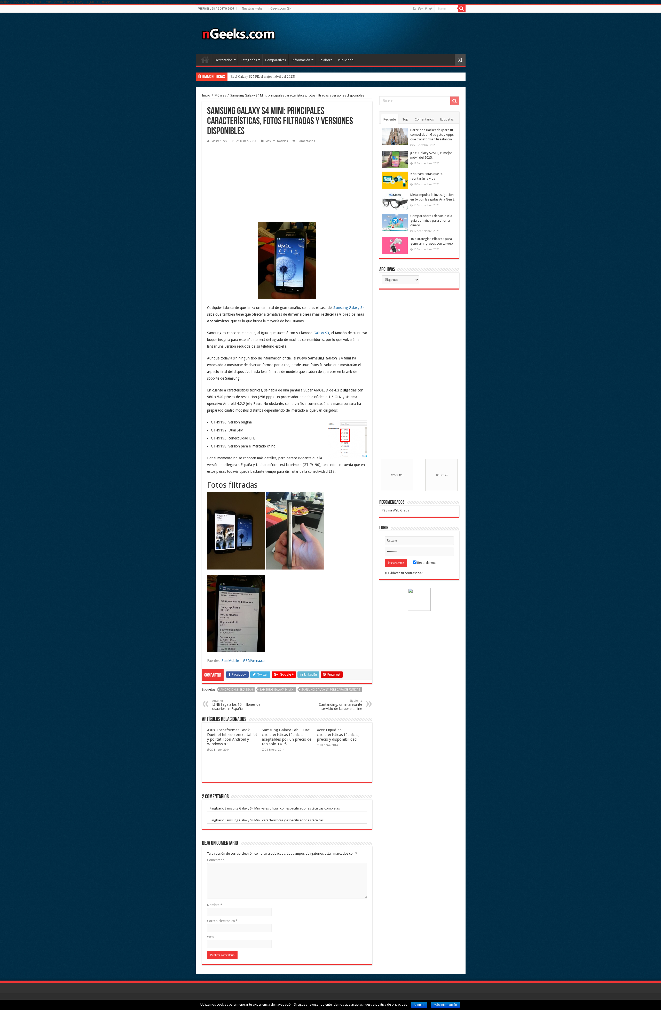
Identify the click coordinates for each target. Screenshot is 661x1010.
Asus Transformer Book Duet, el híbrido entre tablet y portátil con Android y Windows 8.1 (232, 737)
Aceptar (419, 1005)
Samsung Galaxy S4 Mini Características (330, 689)
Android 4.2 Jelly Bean (237, 689)
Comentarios (306, 141)
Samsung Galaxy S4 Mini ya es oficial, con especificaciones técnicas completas (282, 808)
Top (405, 119)
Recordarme (426, 563)
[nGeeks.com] (238, 32)
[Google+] (420, 9)
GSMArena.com (255, 661)
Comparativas (275, 60)
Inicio (205, 59)
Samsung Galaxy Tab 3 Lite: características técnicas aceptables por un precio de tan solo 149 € (286, 737)
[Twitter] (430, 9)
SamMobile (230, 661)
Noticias (282, 141)
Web (210, 937)
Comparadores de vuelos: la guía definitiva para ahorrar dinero (431, 220)
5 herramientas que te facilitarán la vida (257, 76)
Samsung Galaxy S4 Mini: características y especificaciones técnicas (274, 820)
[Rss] (414, 9)
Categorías (249, 60)
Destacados (223, 60)
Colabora (325, 60)
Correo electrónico (222, 921)
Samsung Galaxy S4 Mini (277, 689)
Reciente (389, 119)
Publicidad (345, 60)
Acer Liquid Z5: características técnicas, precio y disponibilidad (338, 735)
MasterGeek (219, 141)
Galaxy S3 (321, 333)
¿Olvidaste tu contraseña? (404, 573)
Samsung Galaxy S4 (349, 308)
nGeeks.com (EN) (280, 8)
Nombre (214, 905)
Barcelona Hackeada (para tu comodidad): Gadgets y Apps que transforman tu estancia (432, 134)
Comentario (216, 860)
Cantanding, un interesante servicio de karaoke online (340, 705)
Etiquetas (447, 119)
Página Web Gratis (395, 510)
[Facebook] (425, 9)
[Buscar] (462, 8)
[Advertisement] (246, 179)
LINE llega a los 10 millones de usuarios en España (236, 705)
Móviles (220, 95)
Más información (445, 1005)
